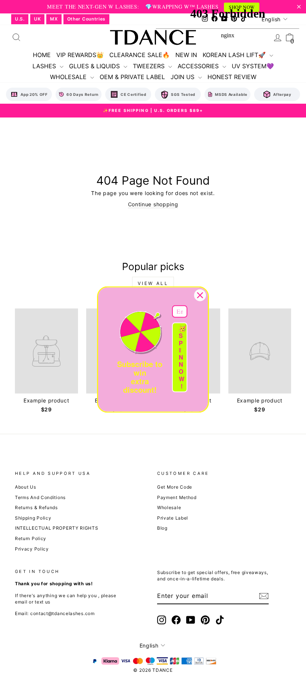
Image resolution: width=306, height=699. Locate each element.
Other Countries (86, 19)
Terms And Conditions (40, 497)
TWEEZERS (149, 66)
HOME (42, 55)
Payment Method (177, 497)
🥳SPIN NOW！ (182, 358)
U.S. (20, 19)
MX (53, 19)
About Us (25, 487)
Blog (162, 528)
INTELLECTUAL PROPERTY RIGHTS (57, 528)
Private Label (172, 518)
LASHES (45, 66)
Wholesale (169, 507)
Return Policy (30, 538)
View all (153, 283)
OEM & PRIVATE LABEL (132, 77)
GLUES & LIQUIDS (95, 66)
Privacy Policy (32, 549)
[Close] (200, 295)
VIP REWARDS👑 (80, 55)
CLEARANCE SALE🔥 (139, 55)
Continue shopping (153, 204)
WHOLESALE (69, 77)
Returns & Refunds (36, 507)
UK (37, 19)
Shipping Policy (33, 518)
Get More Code (174, 487)
